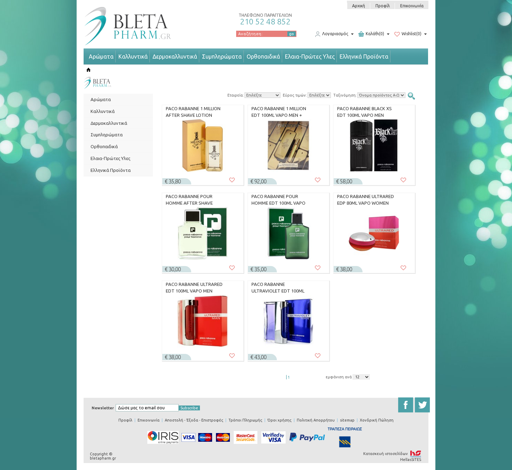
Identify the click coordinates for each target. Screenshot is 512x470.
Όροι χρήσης (279, 420)
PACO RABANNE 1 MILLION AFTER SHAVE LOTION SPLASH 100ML (193, 112)
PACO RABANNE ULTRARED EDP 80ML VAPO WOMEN (365, 200)
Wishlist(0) (411, 34)
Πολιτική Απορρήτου (316, 420)
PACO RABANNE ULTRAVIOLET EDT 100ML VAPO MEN (277, 288)
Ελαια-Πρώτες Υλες (310, 56)
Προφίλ (382, 5)
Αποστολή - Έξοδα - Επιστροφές (194, 420)
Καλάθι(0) (375, 34)
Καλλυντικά (133, 56)
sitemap (347, 420)
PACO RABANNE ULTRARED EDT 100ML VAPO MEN (194, 288)
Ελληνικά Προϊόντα (364, 56)
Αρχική (358, 5)
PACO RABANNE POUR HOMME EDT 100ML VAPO (278, 200)
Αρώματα (101, 56)
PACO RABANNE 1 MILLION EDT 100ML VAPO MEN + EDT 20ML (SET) (278, 112)
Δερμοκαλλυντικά (175, 56)
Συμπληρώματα (222, 56)
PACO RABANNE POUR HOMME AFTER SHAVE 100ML (189, 200)
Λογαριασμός (335, 34)
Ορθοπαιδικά (263, 56)
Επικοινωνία (412, 5)
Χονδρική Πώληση (377, 420)
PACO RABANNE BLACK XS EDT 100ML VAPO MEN (364, 112)
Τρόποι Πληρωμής (245, 420)
